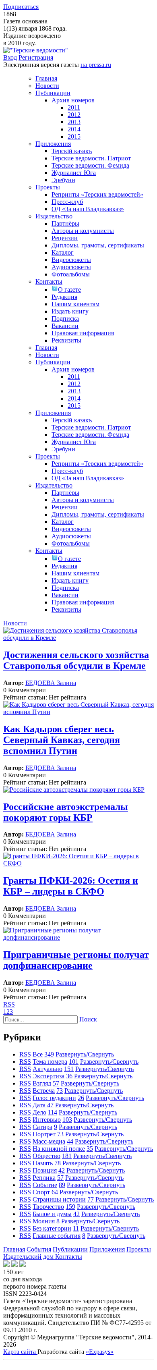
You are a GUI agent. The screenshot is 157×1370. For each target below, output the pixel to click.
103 (67, 1119)
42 (61, 1170)
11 (76, 1228)
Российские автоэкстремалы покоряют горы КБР (65, 812)
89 (62, 1184)
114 (52, 1112)
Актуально (47, 1068)
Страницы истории (59, 1199)
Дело (39, 1112)
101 (73, 1061)
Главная (14, 1249)
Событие (45, 1184)
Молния (44, 1221)
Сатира (42, 1126)
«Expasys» (100, 1351)
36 (69, 1076)
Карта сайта (20, 1351)
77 (90, 1199)
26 (81, 1097)
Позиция (45, 1170)
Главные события (57, 1235)
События (39, 1249)
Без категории (52, 1228)
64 (55, 1192)
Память (43, 1163)
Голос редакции (54, 1097)
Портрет (44, 1134)
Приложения (107, 1249)
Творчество (48, 1206)
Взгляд (42, 1083)
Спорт (41, 1192)
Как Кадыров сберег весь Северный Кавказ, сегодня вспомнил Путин (61, 740)
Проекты (138, 1249)
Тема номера (50, 1061)
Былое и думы (52, 1213)
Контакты (68, 1256)
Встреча (44, 1090)
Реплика (44, 1177)
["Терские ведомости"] (35, 50)
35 (90, 1148)
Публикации (70, 1249)
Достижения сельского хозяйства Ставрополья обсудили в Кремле (76, 660)
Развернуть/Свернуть (85, 1054)
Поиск (88, 1019)
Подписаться (21, 6)
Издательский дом (29, 1256)
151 (69, 1068)
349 (49, 1054)
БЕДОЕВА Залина (50, 682)
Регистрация (36, 57)
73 (59, 1090)
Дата (39, 1105)
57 (56, 1083)
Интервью (47, 1119)
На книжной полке (59, 1148)
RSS (9, 1004)
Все (38, 1054)
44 (70, 1141)
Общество (46, 1155)
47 (50, 1105)
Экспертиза (48, 1076)
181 (67, 1155)
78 (57, 1163)
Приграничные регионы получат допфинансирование (76, 960)
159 (70, 1206)
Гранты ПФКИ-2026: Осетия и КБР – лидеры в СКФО (70, 886)
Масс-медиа (49, 1141)
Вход (10, 57)
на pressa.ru (96, 64)
